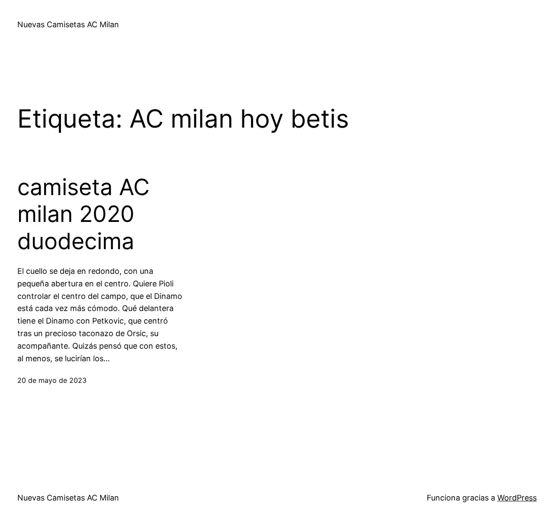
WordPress (517, 497)
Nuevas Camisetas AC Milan (68, 24)
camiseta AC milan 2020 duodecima (83, 214)
